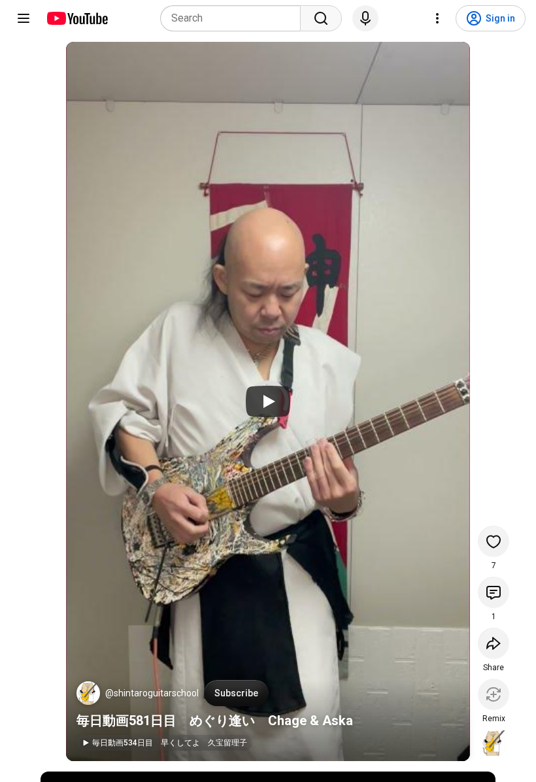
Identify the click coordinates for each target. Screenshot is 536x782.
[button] (88, 693)
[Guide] (23, 18)
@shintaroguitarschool (152, 693)
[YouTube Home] (77, 18)
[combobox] (234, 18)
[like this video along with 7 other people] (493, 541)
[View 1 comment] (493, 592)
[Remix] (493, 694)
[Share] (493, 643)
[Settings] (437, 18)
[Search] (321, 18)
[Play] (268, 401)
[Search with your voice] (365, 18)
